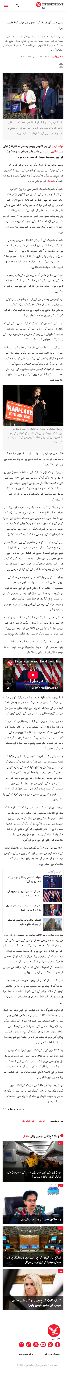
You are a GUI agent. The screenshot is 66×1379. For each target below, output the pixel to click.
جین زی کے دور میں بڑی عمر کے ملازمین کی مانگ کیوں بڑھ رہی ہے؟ (34, 1174)
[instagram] (43, 1344)
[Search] (17, 5)
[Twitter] (50, 1344)
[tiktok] (28, 1344)
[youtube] (36, 1344)
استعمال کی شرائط (52, 1354)
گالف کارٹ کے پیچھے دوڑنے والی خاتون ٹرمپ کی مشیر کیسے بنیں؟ (36, 1302)
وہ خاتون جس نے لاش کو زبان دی (41, 1219)
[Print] (61, 65)
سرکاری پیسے (51, 151)
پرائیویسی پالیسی (25, 1354)
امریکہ (50, 181)
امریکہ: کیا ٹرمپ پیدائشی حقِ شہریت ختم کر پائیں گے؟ (24, 879)
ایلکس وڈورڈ (57, 57)
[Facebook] (57, 1344)
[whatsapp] (21, 1344)
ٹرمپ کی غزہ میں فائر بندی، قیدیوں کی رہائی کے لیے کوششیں (24, 893)
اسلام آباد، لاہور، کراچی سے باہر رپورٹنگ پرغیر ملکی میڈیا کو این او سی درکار (34, 1260)
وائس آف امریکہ (28, 1121)
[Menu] (6, 5)
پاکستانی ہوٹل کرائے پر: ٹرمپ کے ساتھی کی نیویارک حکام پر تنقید (24, 922)
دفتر (26, 1136)
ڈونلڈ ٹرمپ (57, 146)
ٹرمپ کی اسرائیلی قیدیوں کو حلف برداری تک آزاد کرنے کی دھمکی (23, 908)
